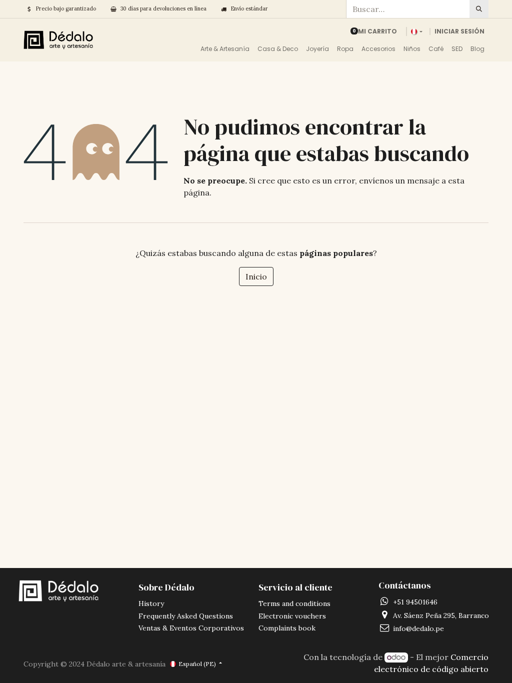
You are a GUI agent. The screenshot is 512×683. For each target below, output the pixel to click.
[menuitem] (225, 49)
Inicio (256, 277)
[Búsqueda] (479, 9)
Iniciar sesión (459, 31)
